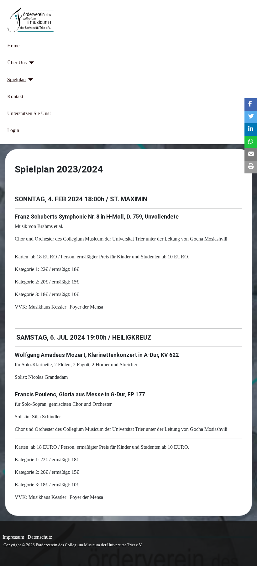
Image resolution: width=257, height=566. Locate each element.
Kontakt (15, 96)
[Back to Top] (246, 554)
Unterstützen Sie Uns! (29, 113)
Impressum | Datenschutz (27, 537)
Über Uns (17, 62)
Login (13, 130)
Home (13, 45)
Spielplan (16, 79)
